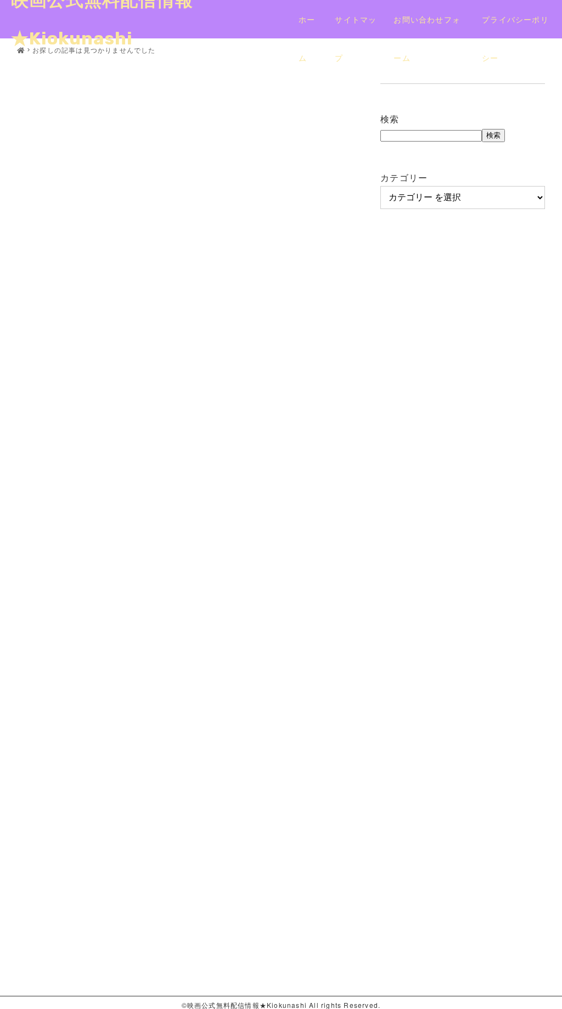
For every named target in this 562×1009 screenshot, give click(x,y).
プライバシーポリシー (515, 26)
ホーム (307, 26)
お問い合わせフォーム (427, 26)
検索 (389, 118)
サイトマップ (355, 26)
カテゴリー (404, 177)
